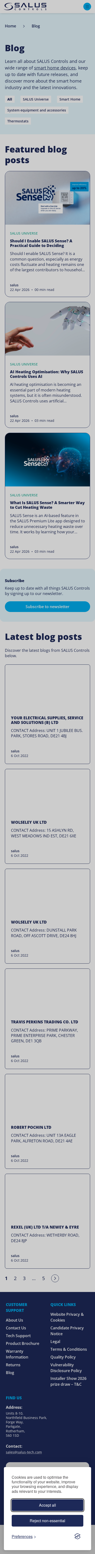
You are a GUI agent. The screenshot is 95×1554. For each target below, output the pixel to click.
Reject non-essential (47, 1520)
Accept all (47, 1505)
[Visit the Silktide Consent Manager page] (77, 1536)
